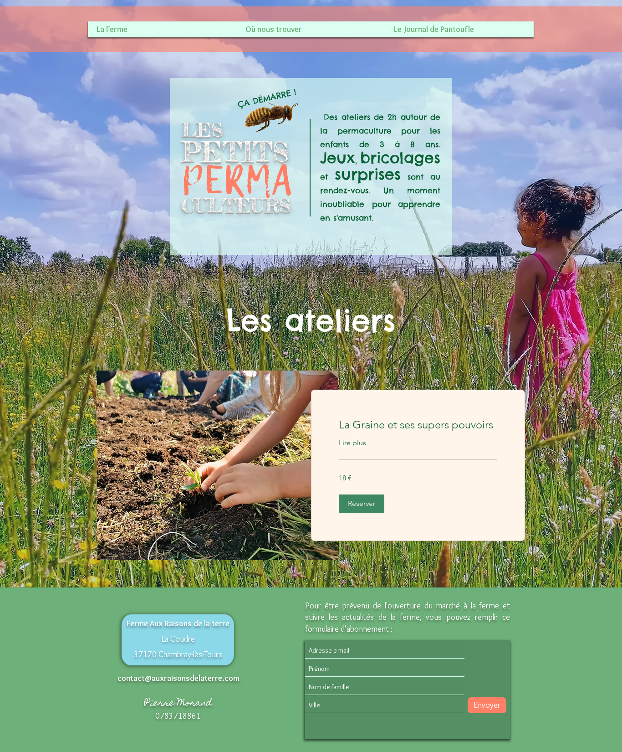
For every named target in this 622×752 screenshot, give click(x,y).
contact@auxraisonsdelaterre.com (178, 678)
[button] (361, 503)
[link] (418, 424)
